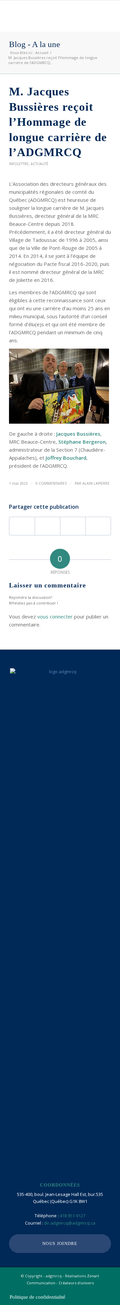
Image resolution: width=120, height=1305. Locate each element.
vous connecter (55, 616)
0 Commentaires (51, 483)
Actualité (39, 163)
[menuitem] (35, 1297)
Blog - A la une (34, 44)
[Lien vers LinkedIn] (96, 1290)
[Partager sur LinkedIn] (72, 526)
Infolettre (19, 163)
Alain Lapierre (96, 483)
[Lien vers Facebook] (86, 1290)
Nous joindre (60, 1243)
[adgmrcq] (50, 13)
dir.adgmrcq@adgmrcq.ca (69, 1223)
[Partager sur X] (47, 526)
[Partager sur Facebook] (22, 526)
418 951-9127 (72, 1216)
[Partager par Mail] (98, 526)
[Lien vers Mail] (106, 1290)
